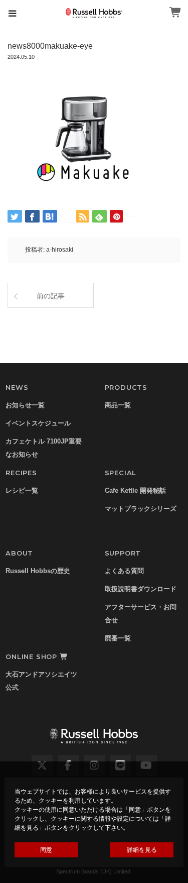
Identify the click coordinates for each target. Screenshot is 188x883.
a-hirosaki (59, 249)
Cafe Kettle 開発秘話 (135, 490)
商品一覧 (118, 405)
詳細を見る (142, 849)
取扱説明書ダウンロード (140, 589)
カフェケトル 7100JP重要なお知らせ (44, 447)
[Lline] (66, 216)
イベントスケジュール (38, 423)
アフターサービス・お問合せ (140, 613)
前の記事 (51, 296)
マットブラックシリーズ (140, 508)
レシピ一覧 (22, 490)
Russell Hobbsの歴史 (38, 571)
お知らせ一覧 (25, 405)
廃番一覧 (118, 638)
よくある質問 (124, 571)
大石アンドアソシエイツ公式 (41, 681)
